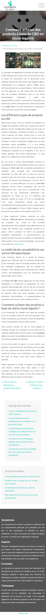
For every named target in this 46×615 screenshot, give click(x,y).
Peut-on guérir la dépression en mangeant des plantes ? (12, 386)
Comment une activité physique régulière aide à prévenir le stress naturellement (21, 442)
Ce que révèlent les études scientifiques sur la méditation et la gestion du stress (22, 421)
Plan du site (23, 613)
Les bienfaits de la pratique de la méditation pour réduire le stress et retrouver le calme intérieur (22, 431)
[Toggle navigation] (41, 5)
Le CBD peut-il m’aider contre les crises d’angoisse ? (33, 385)
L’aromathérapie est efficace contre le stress (22, 477)
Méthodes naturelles (10, 46)
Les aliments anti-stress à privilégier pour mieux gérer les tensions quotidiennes (22, 452)
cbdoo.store (18, 244)
